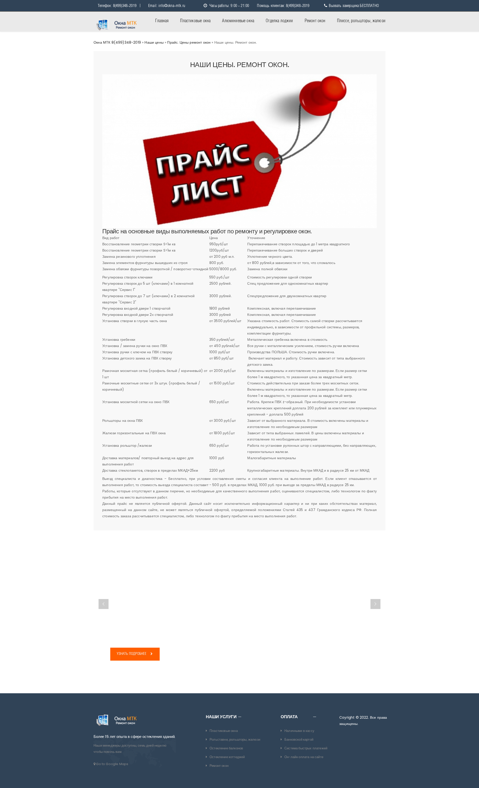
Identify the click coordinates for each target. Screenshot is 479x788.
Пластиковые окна (195, 21)
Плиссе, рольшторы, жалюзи (361, 21)
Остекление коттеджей (227, 757)
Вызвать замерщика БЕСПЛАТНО (353, 6)
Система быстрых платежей (305, 748)
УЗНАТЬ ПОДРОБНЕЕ (132, 654)
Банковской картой (298, 739)
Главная (162, 21)
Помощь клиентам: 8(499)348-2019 (283, 6)
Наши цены (154, 42)
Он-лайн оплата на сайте (303, 757)
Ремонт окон (315, 21)
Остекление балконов (226, 748)
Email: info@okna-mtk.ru (166, 6)
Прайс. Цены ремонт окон (189, 42)
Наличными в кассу (299, 730)
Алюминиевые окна (238, 21)
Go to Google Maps (111, 764)
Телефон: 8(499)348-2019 (117, 6)
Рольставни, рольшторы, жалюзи (235, 739)
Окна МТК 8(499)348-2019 (117, 42)
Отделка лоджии (279, 21)
